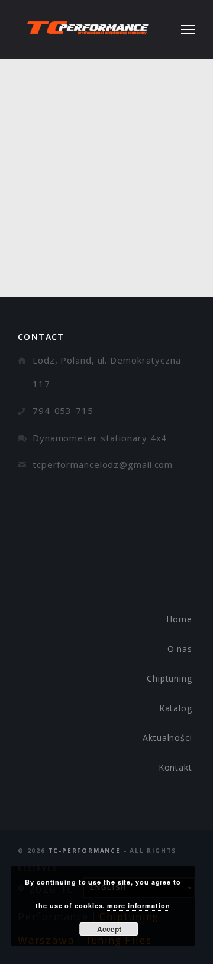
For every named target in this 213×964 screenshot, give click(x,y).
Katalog (175, 708)
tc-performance (85, 851)
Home (179, 619)
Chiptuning (169, 678)
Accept (109, 929)
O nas (180, 648)
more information (138, 905)
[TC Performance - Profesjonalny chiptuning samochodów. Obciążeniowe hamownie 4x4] (87, 29)
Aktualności (167, 737)
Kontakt (175, 767)
